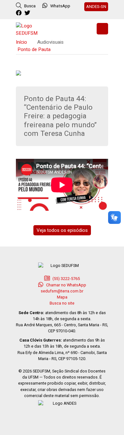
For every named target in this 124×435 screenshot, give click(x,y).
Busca (29, 5)
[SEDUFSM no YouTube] (45, 13)
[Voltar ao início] (32, 29)
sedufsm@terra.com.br (62, 291)
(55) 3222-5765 (66, 278)
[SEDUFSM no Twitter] (28, 13)
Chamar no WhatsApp (65, 285)
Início (21, 42)
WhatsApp (60, 5)
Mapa (62, 297)
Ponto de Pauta (34, 49)
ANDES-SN (96, 6)
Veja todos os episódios (62, 230)
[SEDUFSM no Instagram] (36, 13)
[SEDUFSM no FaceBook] (19, 13)
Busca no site (62, 303)
